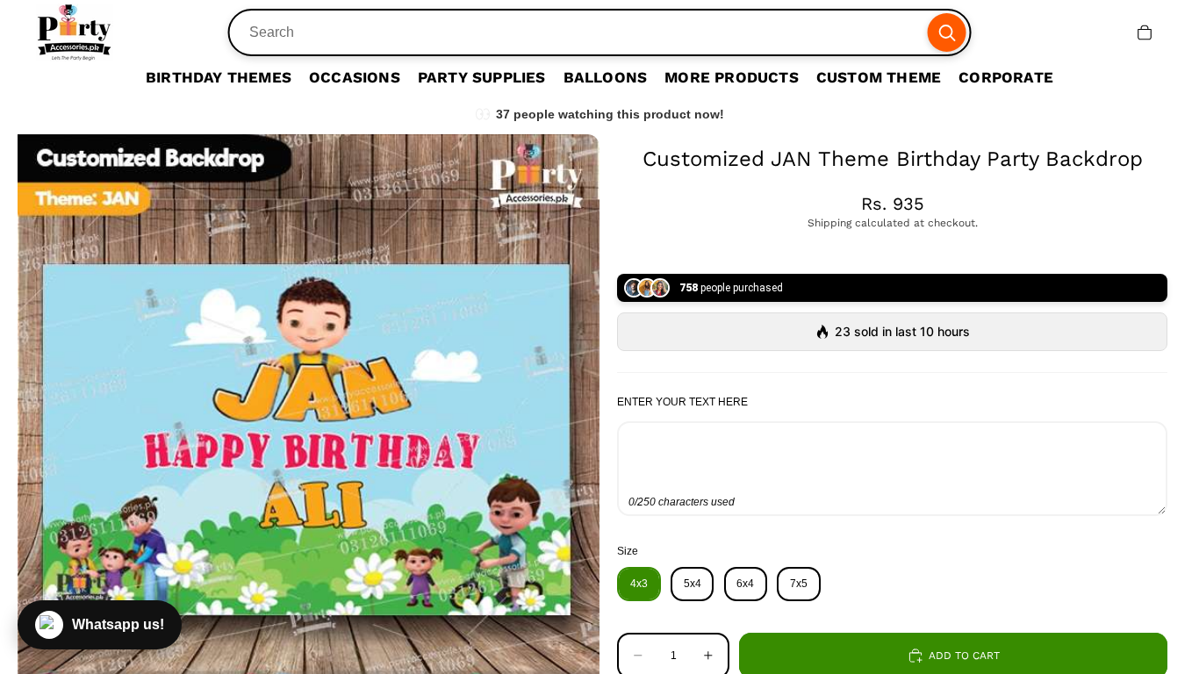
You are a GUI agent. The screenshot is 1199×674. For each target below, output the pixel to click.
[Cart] (1144, 32)
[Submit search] (946, 32)
